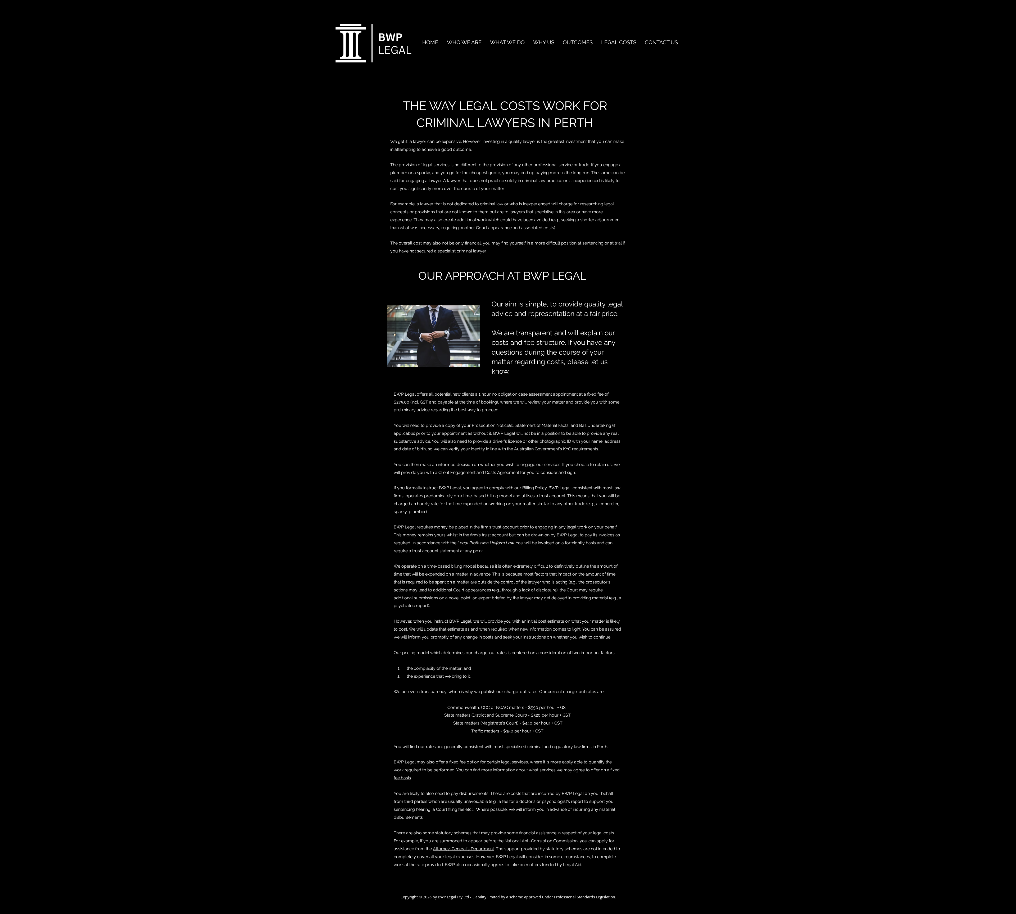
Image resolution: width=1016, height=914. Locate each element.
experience (424, 676)
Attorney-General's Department (463, 848)
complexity (425, 668)
